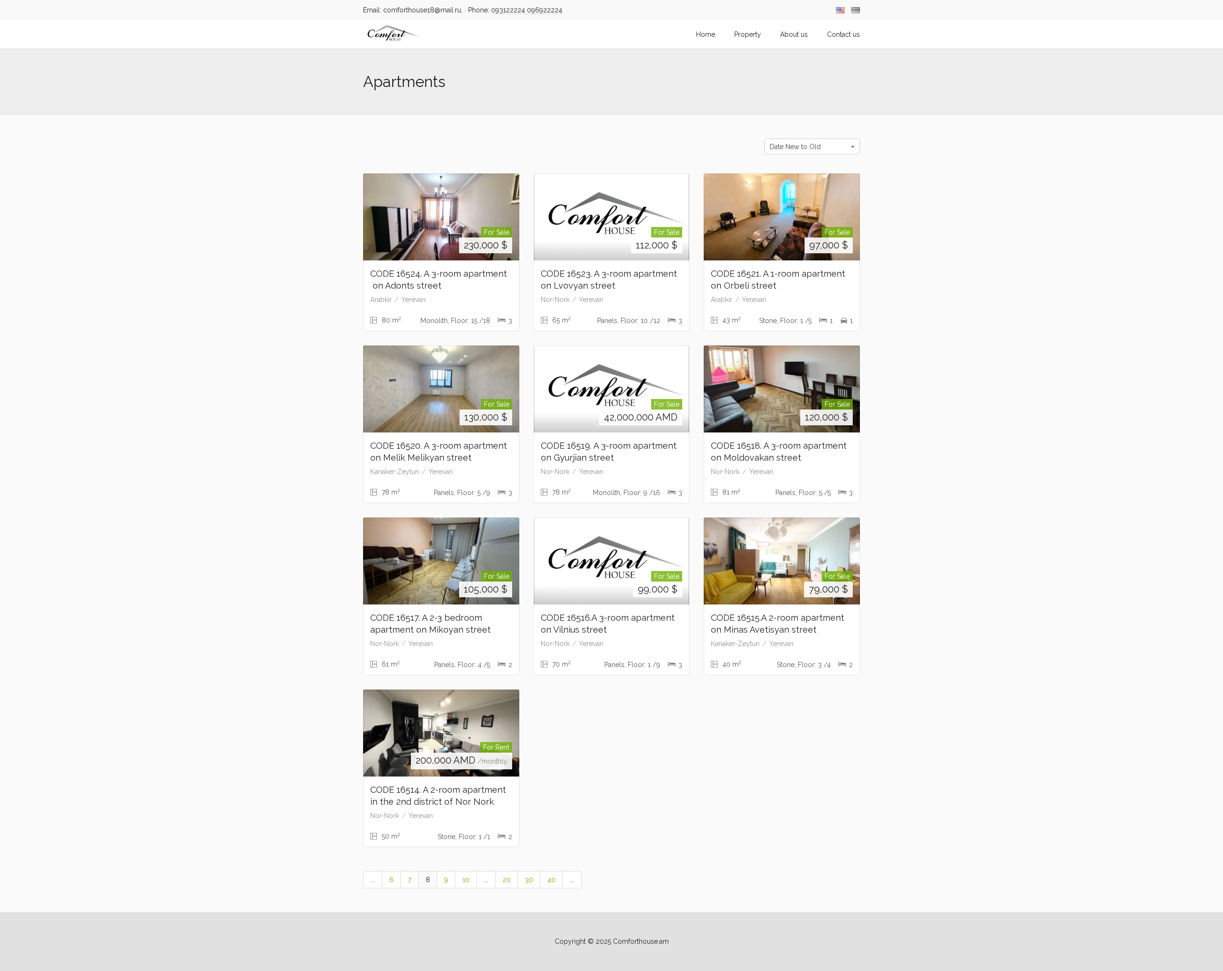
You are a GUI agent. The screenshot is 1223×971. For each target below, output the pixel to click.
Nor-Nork (555, 299)
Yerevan (413, 299)
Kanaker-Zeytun (394, 471)
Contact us (843, 34)
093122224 (509, 10)
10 (466, 880)
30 (529, 880)
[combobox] (812, 146)
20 (507, 880)
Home (705, 34)
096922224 (544, 10)
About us (794, 34)
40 (551, 880)
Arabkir (381, 299)
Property (747, 34)
